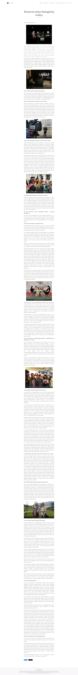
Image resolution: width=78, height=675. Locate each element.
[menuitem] (41, 3)
